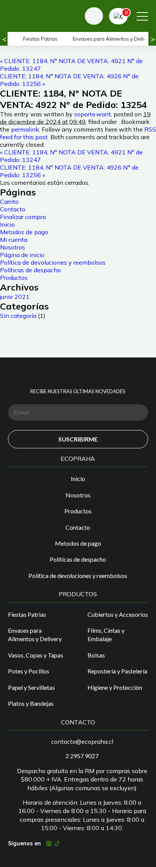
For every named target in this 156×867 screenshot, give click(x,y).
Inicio (7, 224)
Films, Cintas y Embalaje (106, 634)
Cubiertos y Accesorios (117, 614)
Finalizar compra (23, 217)
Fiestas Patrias (40, 39)
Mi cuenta (13, 239)
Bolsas (96, 655)
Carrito (9, 201)
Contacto (12, 209)
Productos (14, 277)
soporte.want (92, 114)
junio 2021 (15, 296)
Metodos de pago (24, 232)
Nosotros (12, 247)
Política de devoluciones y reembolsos (53, 262)
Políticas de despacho (30, 270)
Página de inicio (22, 255)
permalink (25, 129)
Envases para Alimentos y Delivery (35, 634)
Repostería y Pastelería (117, 671)
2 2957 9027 (82, 755)
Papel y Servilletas (31, 687)
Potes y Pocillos (28, 671)
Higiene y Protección (114, 687)
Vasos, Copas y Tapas (35, 655)
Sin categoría (18, 315)
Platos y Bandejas (31, 703)
